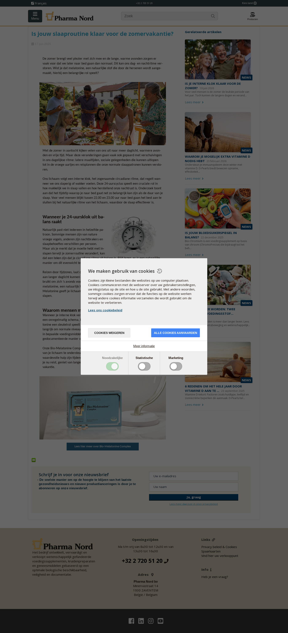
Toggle (112, 366)
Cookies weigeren (109, 333)
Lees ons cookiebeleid (105, 310)
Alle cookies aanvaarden (175, 333)
